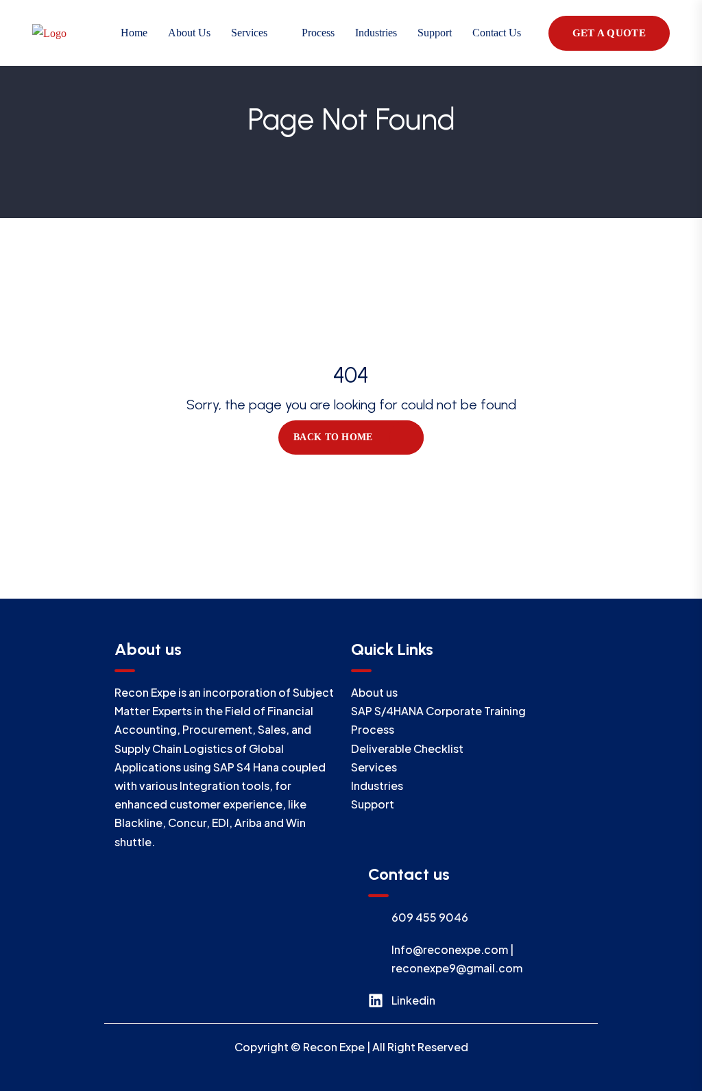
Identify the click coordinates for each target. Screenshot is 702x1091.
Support (434, 32)
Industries (376, 32)
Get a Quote (609, 32)
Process (318, 32)
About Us (189, 32)
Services (249, 32)
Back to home (332, 437)
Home (134, 32)
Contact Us (496, 32)
